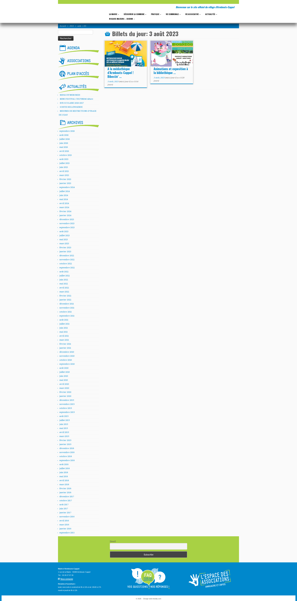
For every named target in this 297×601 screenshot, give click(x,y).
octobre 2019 (65, 408)
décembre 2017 (66, 496)
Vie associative (192, 14)
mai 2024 (63, 199)
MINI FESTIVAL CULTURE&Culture (76, 99)
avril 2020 (64, 384)
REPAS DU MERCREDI (70, 95)
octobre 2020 (65, 360)
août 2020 (63, 368)
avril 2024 (64, 203)
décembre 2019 (66, 400)
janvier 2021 (65, 348)
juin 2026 (63, 143)
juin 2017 (63, 508)
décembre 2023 (66, 219)
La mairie (113, 14)
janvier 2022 (65, 300)
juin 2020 (63, 376)
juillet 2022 (64, 275)
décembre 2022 (66, 255)
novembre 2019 (66, 404)
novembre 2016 (66, 516)
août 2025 (63, 159)
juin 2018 (63, 472)
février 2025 (65, 179)
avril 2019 (64, 432)
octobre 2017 (65, 500)
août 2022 (63, 271)
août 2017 (63, 504)
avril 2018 (64, 480)
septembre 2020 (67, 364)
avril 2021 (64, 336)
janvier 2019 (65, 444)
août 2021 (63, 320)
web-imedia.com (155, 599)
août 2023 (63, 231)
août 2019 (63, 416)
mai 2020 (63, 380)
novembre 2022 (66, 259)
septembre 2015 (67, 532)
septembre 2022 (67, 267)
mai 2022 (63, 284)
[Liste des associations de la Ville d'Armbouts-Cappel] (78, 61)
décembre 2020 (66, 352)
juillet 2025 (64, 163)
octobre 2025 (65, 155)
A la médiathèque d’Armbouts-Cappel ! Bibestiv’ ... (120, 72)
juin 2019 (63, 424)
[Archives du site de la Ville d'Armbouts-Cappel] (78, 123)
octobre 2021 (65, 312)
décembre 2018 (66, 448)
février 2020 (65, 392)
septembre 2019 (67, 412)
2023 (72, 26)
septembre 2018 (67, 460)
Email (113, 541)
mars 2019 (64, 436)
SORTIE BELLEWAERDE (71, 107)
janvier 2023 (65, 251)
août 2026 (63, 135)
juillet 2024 (64, 191)
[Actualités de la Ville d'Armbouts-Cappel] (78, 87)
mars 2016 (64, 524)
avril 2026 (64, 151)
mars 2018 (64, 484)
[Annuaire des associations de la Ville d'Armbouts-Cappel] (210, 578)
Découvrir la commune (134, 14)
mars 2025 (64, 175)
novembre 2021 (66, 308)
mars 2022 (64, 292)
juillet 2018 (64, 468)
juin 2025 (63, 167)
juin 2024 (63, 195)
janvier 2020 (65, 396)
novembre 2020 (66, 356)
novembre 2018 (66, 452)
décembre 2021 (66, 304)
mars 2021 (64, 340)
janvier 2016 (65, 528)
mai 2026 (63, 147)
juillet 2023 (64, 235)
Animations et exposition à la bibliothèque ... (171, 70)
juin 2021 (63, 328)
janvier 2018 (65, 492)
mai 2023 (63, 239)
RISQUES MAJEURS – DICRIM (121, 18)
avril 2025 (64, 171)
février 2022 (65, 296)
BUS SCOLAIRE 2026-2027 (72, 103)
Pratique (155, 14)
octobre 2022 (65, 263)
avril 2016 (64, 520)
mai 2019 (63, 428)
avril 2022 (64, 288)
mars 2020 (64, 388)
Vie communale (172, 14)
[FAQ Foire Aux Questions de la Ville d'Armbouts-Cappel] (148, 578)
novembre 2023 (66, 223)
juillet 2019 (64, 420)
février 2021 (65, 344)
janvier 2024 (65, 215)
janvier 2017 (65, 512)
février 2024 (65, 211)
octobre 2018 (65, 456)
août (79, 26)
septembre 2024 (67, 187)
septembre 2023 (67, 227)
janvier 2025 (65, 183)
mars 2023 (64, 243)
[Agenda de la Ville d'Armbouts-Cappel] (78, 48)
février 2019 (65, 440)
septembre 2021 (67, 316)
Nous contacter (66, 579)
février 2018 (65, 488)
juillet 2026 (64, 139)
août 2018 (63, 464)
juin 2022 (63, 279)
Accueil (63, 26)
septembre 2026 (67, 131)
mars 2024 (64, 207)
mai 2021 (63, 332)
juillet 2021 (64, 324)
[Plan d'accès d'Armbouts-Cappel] (78, 74)
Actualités (210, 14)
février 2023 (65, 247)
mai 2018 (63, 476)
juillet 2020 (64, 372)
